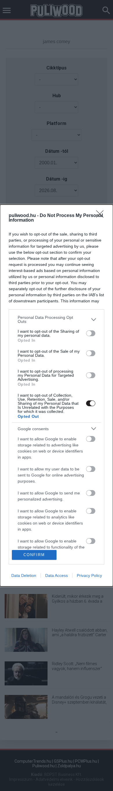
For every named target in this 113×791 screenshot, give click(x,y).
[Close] (101, 215)
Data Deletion (23, 575)
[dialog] (56, 395)
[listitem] (56, 319)
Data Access (56, 575)
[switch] (90, 333)
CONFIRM (34, 555)
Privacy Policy (89, 575)
